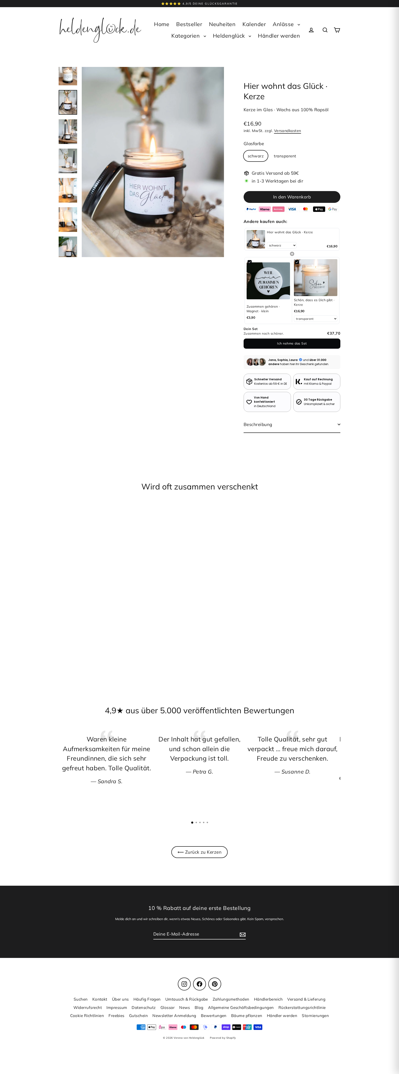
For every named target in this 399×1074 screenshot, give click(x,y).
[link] (256, 239)
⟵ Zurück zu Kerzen (200, 852)
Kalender (254, 24)
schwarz (256, 155)
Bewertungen (214, 1015)
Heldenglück (230, 35)
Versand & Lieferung (306, 999)
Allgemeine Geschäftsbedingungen (241, 1007)
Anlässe (284, 24)
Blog (199, 1007)
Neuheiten (222, 24)
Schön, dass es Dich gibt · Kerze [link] (314, 302)
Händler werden (279, 35)
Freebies (116, 1015)
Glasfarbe (254, 143)
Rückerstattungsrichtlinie (302, 1007)
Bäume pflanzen (246, 1015)
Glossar (167, 1007)
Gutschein (138, 1015)
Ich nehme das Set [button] (292, 343)
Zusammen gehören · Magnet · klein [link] (263, 308)
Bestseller (189, 24)
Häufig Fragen (147, 999)
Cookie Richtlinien (87, 1015)
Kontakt (99, 999)
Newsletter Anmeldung (174, 1015)
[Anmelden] (242, 934)
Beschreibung (258, 424)
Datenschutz (144, 1007)
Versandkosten (287, 130)
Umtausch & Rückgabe (186, 999)
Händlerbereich (268, 999)
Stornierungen (315, 1015)
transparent (285, 155)
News (184, 1007)
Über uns (120, 999)
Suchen (81, 999)
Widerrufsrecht (87, 1007)
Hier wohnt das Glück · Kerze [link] (290, 232)
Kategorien (186, 35)
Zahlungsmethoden (231, 999)
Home (161, 24)
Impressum (116, 1007)
